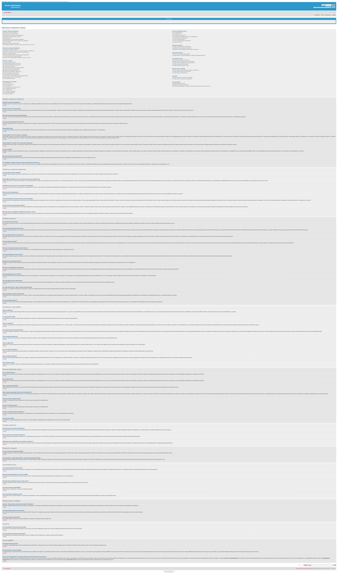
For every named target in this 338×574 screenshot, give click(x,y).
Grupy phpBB (49, 545)
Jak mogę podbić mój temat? (9, 78)
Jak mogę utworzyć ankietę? (9, 66)
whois (149, 558)
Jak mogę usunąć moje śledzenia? (179, 72)
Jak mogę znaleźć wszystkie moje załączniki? (182, 78)
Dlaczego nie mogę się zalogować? (10, 32)
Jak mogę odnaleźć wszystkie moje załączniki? (182, 77)
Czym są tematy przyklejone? (9, 91)
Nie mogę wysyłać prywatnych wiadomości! (181, 46)
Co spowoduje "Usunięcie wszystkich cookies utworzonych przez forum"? (18, 44)
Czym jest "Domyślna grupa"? (178, 39)
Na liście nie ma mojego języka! (9, 53)
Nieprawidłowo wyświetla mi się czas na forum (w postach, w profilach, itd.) (19, 50)
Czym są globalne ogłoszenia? (9, 88)
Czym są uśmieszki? (7, 85)
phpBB (169, 571)
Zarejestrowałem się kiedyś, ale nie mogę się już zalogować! (15, 40)
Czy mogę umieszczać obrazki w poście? (12, 87)
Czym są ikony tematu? (8, 93)
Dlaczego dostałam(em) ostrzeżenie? (11, 73)
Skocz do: (300, 565)
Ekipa (297, 568)
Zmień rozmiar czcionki (334, 12)
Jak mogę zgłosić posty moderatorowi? (11, 74)
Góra (5, 105)
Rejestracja (328, 14)
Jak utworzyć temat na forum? (9, 62)
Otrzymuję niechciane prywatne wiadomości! (181, 48)
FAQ (323, 14)
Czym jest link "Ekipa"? (177, 42)
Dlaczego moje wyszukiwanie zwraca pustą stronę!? (183, 62)
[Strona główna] (12, 4)
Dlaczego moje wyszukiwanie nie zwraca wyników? (183, 61)
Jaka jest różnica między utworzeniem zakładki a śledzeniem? (185, 70)
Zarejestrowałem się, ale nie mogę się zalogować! (13, 39)
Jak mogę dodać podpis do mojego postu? (12, 64)
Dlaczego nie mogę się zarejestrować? (11, 43)
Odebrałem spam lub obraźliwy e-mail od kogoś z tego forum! (185, 49)
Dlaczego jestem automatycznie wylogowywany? (13, 35)
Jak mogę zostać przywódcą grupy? (180, 37)
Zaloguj (333, 14)
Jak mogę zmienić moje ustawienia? (10, 49)
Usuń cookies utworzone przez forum (308, 568)
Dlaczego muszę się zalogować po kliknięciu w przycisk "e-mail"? (17, 57)
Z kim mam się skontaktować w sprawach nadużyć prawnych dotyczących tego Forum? (191, 86)
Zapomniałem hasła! (7, 37)
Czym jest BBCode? (7, 83)
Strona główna (7, 12)
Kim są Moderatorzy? (176, 33)
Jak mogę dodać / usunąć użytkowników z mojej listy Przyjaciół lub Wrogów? (188, 55)
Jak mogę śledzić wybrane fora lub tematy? (181, 71)
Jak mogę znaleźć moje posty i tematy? (180, 65)
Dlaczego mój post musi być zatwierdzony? (12, 77)
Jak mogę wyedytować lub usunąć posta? (12, 63)
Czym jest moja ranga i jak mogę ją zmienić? (12, 56)
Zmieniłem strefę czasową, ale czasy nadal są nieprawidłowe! (16, 52)
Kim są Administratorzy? (177, 32)
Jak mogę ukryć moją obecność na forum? (12, 36)
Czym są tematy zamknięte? (9, 92)
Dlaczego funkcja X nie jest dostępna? (180, 84)
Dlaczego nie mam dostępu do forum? (11, 70)
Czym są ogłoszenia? (7, 89)
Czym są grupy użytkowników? (179, 35)
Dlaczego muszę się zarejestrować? (10, 33)
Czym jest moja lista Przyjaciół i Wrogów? (181, 54)
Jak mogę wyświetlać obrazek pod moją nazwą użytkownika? (16, 54)
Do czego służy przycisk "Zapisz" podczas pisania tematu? (15, 75)
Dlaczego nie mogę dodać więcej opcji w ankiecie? (13, 67)
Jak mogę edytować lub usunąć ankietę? (11, 68)
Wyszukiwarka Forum (330, 6)
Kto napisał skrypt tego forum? (178, 83)
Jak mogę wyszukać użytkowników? (180, 64)
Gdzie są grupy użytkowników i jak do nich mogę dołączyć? (185, 36)
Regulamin (317, 14)
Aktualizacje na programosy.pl (8, 1)
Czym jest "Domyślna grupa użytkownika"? (181, 40)
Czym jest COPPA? (7, 42)
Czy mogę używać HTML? (8, 84)
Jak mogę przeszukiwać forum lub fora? (181, 60)
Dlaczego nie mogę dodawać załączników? (12, 71)
